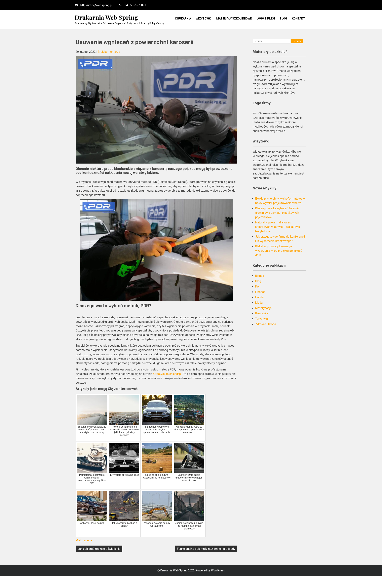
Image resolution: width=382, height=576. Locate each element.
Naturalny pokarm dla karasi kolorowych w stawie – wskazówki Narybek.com (277, 227)
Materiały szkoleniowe (234, 18)
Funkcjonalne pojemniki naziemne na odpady (206, 549)
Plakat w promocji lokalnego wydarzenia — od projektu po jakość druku (278, 251)
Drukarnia (183, 18)
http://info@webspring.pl (96, 5)
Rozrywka (261, 313)
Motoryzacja (84, 540)
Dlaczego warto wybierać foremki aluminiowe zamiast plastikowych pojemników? (277, 213)
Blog (283, 18)
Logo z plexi (265, 18)
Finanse (260, 292)
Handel (259, 297)
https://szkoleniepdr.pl (167, 374)
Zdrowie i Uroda (265, 324)
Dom (258, 286)
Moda (259, 302)
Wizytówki (203, 18)
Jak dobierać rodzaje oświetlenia (99, 549)
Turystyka (261, 319)
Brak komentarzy (109, 52)
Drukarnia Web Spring (106, 17)
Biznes (259, 276)
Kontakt (298, 18)
